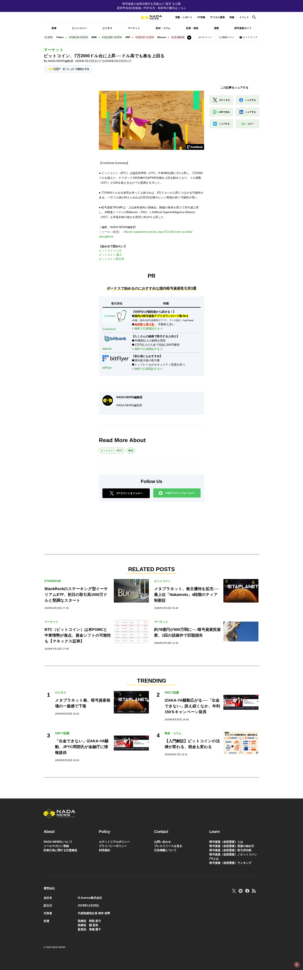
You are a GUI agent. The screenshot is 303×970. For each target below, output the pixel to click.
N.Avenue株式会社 (90, 897)
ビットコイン (79, 28)
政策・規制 (192, 28)
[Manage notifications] (296, 964)
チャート (207, 37)
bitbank (107, 348)
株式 (130, 450)
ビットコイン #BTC (112, 450)
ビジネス (107, 28)
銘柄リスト (228, 37)
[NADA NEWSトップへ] (151, 18)
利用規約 (104, 850)
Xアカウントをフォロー (129, 493)
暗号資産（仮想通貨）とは (226, 841)
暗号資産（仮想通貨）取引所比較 (230, 850)
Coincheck (109, 329)
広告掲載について (165, 850)
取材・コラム (163, 28)
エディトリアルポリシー (114, 841)
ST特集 (201, 17)
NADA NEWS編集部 (60, 61)
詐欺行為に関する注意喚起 (60, 850)
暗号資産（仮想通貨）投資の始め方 (231, 845)
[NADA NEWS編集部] (107, 400)
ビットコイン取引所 (111, 258)
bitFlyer (107, 367)
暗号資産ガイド (243, 28)
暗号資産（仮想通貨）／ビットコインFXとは (233, 856)
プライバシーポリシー (113, 845)
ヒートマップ (250, 37)
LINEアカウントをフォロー (180, 493)
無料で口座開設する (147, 328)
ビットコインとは (110, 250)
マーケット (134, 28)
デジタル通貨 (217, 17)
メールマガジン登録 (56, 845)
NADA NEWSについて (58, 841)
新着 (54, 28)
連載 (216, 28)
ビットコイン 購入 (110, 254)
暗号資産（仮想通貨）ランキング (230, 862)
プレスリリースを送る (168, 845)
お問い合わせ (162, 841)
